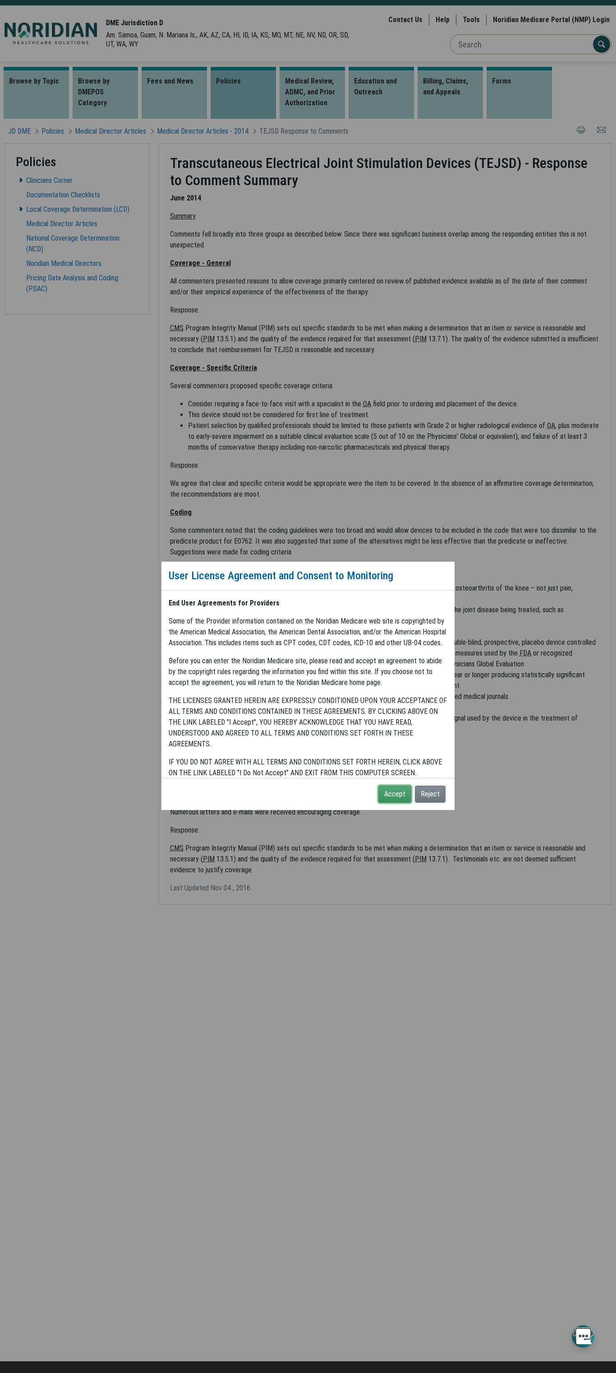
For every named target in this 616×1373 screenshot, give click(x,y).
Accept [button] (394, 794)
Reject (430, 794)
